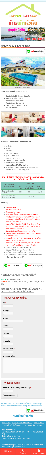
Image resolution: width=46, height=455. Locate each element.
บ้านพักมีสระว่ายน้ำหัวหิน (23, 403)
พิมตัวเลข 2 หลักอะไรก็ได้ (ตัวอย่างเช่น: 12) (17, 388)
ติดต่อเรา (39, 425)
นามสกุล (5, 310)
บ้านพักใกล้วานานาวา (35, 406)
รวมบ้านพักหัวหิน (23, 415)
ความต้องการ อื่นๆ (9, 356)
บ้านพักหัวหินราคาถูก (20, 406)
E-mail (5, 318)
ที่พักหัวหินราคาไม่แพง (8, 403)
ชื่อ (4, 303)
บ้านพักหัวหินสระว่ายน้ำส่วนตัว (22, 423)
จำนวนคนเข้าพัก (9, 349)
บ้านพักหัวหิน (10, 406)
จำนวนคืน (6, 341)
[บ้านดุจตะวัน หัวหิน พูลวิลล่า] (7, 122)
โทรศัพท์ (6, 326)
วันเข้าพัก (6, 333)
